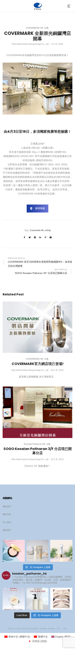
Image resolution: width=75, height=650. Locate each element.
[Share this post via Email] (50, 237)
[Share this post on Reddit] (35, 237)
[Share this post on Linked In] (40, 237)
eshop (48, 230)
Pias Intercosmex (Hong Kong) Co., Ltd (30, 370)
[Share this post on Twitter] (29, 237)
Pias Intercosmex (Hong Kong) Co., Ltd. (30, 44)
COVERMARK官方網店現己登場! (37, 363)
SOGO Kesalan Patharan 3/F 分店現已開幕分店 (37, 450)
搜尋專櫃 (40, 208)
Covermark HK (37, 230)
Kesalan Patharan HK (34, 444)
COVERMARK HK (34, 28)
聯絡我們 (7, 506)
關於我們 (7, 514)
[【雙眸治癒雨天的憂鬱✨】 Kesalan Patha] (61, 599)
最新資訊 (7, 530)
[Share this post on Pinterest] (45, 237)
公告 (46, 28)
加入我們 (7, 522)
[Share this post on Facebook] (24, 237)
